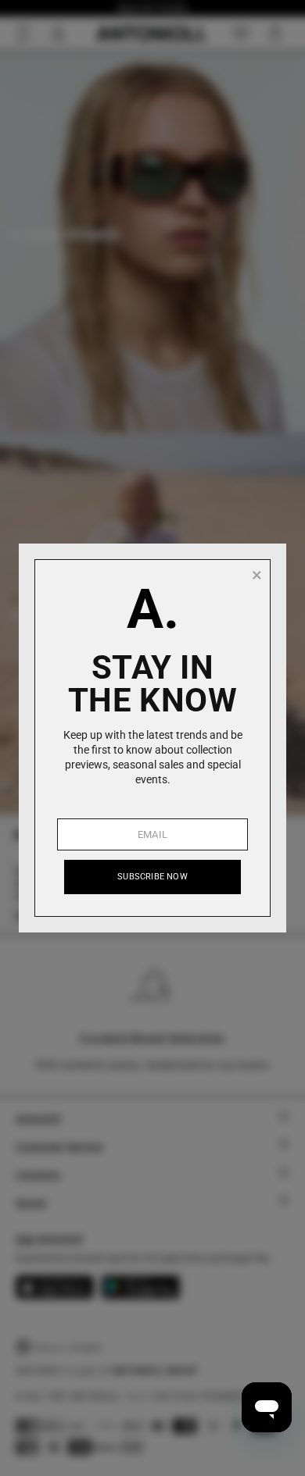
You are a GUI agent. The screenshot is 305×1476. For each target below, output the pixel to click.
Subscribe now (152, 877)
